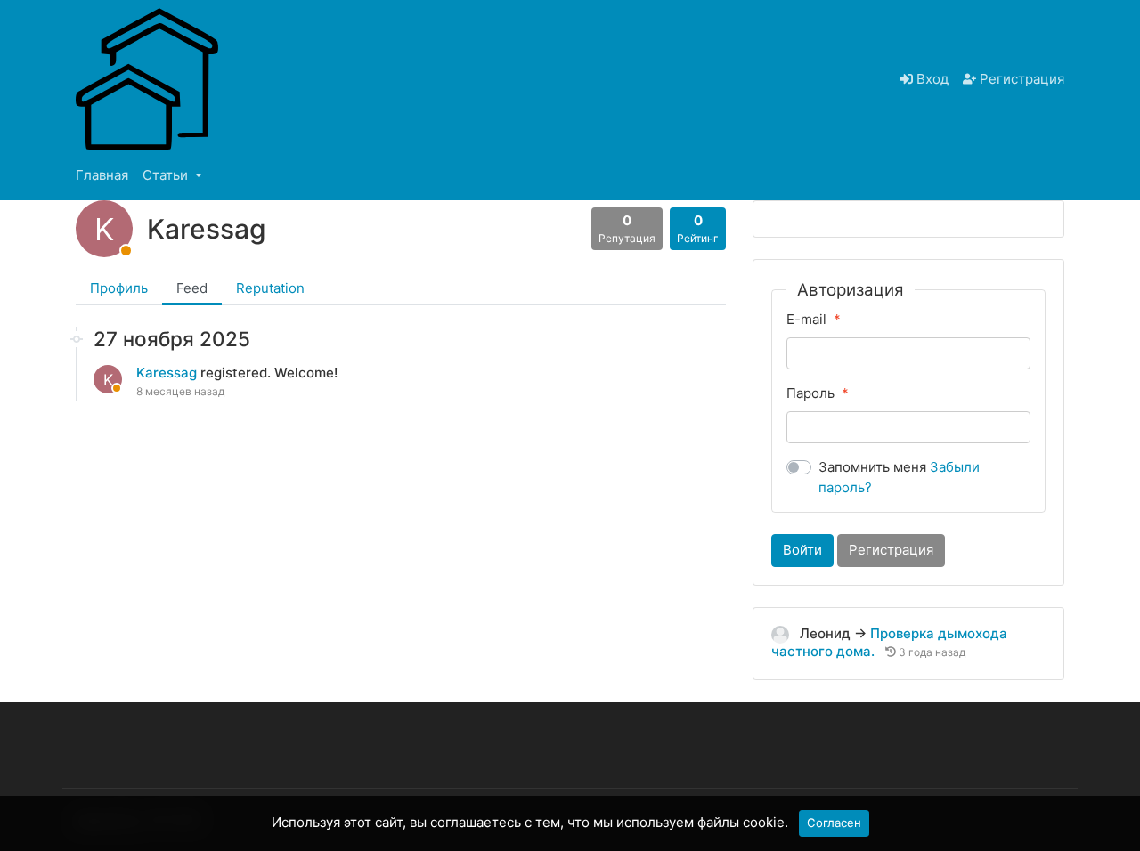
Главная (102, 174)
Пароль (810, 393)
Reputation (270, 288)
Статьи (166, 174)
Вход (931, 78)
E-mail (806, 319)
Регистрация (1020, 78)
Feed (192, 288)
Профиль (119, 288)
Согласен (834, 822)
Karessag (168, 372)
